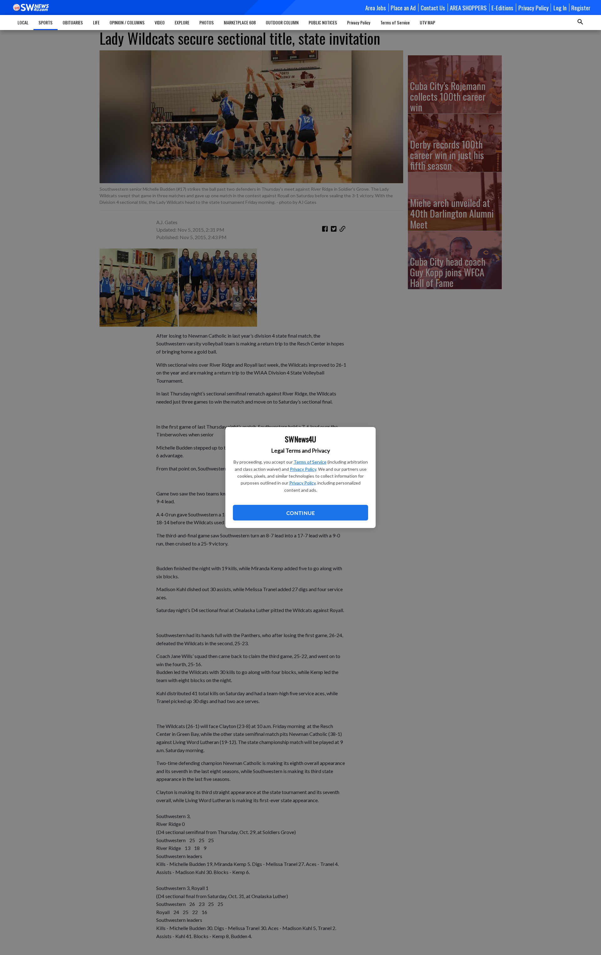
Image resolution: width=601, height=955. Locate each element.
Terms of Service (310, 462)
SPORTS (46, 22)
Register (580, 7)
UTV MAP (427, 22)
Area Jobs (375, 7)
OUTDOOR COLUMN (282, 22)
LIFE (96, 22)
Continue (300, 513)
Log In (560, 7)
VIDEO (160, 22)
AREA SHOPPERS (468, 7)
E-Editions (502, 7)
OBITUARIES (73, 22)
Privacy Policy (303, 469)
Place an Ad (403, 7)
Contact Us (433, 7)
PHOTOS (206, 22)
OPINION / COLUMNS (127, 22)
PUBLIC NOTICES (323, 22)
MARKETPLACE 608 (240, 22)
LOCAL (23, 22)
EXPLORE (182, 22)
